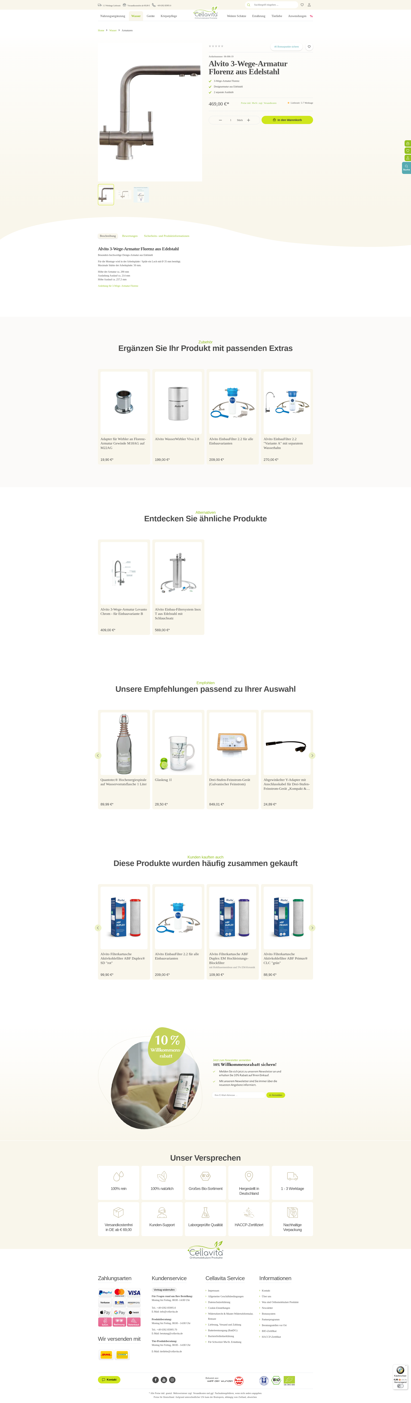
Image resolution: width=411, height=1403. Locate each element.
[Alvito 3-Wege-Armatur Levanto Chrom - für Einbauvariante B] (124, 573)
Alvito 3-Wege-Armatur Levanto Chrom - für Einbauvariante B (124, 611)
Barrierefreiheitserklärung (221, 1336)
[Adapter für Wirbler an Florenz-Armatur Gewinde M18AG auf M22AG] (124, 403)
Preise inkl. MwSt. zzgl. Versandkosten (258, 103)
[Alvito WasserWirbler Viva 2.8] (178, 403)
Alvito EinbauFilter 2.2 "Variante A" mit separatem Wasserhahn (283, 443)
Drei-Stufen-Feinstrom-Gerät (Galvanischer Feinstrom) (229, 782)
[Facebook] (155, 1380)
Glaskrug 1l (163, 780)
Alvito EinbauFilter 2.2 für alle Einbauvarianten (231, 441)
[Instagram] (172, 1380)
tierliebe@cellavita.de (171, 1351)
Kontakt (266, 1290)
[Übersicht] (408, 158)
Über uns (266, 1296)
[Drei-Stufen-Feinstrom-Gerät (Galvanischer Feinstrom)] (232, 743)
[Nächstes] (312, 755)
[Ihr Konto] (309, 5)
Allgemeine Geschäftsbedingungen (226, 1296)
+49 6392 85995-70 (167, 1329)
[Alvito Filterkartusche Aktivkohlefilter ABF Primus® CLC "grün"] (287, 918)
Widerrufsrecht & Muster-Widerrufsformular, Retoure (230, 1316)
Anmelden (277, 1095)
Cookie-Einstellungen (219, 1308)
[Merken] (309, 47)
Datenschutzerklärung (219, 1302)
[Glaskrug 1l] (178, 743)
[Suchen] (248, 4)
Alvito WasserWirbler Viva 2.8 (177, 439)
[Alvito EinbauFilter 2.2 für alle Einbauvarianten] (232, 403)
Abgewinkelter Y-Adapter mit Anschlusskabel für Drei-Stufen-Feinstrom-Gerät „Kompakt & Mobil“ (287, 784)
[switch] (400, 1386)
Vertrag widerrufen (164, 1289)
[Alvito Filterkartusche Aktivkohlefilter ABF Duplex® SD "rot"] (124, 918)
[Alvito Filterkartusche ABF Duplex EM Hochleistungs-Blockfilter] (232, 918)
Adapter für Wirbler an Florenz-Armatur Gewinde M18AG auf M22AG (123, 443)
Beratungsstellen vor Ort (274, 1325)
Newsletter (267, 1308)
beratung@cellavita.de (171, 1333)
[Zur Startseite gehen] (205, 12)
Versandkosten (199, 1393)
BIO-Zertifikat (269, 1331)
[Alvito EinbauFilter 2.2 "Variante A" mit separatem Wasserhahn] (287, 403)
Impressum (213, 1290)
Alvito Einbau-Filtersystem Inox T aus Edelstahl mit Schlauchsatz (178, 613)
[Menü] (406, 1366)
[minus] (220, 120)
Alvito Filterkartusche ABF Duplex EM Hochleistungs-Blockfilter (228, 958)
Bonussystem (268, 1313)
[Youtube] (164, 1380)
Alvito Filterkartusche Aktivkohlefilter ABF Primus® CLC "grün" (286, 958)
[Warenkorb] (408, 143)
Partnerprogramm (271, 1319)
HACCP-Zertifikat (271, 1336)
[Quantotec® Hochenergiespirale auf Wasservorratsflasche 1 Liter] (124, 743)
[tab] (108, 235)
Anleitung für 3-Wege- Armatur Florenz (118, 285)
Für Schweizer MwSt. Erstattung (224, 1342)
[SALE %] (311, 16)
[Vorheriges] (98, 755)
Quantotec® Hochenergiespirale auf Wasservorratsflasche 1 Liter (124, 782)
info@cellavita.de (169, 1311)
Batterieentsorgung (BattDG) (222, 1330)
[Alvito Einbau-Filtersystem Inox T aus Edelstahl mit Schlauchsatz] (178, 573)
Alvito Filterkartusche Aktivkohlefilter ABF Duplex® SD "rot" (123, 958)
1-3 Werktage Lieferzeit (111, 5)
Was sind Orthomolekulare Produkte (280, 1302)
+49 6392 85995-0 (164, 5)
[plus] (248, 120)
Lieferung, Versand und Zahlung (224, 1324)
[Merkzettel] (408, 150)
